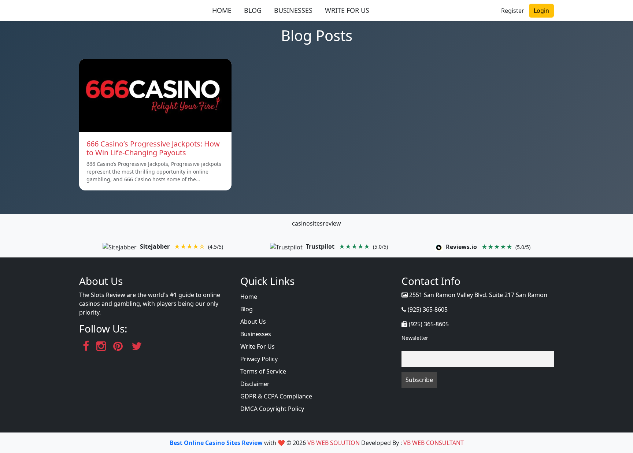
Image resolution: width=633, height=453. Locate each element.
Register (512, 11)
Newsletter (414, 337)
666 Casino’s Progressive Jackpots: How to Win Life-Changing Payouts (153, 148)
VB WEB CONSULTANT (433, 443)
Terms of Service (263, 371)
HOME (222, 10)
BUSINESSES (293, 10)
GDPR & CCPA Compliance (276, 396)
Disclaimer (255, 384)
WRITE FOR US (347, 10)
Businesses (255, 334)
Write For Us (257, 346)
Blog (246, 309)
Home (248, 297)
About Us (253, 322)
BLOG (253, 10)
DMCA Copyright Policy (272, 409)
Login (541, 11)
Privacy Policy (259, 359)
